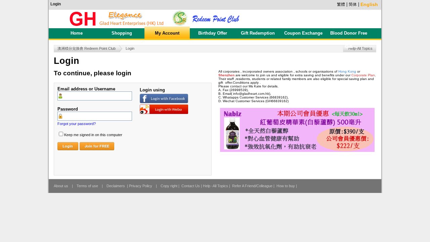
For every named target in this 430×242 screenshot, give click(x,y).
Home (77, 33)
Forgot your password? (76, 124)
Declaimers (115, 186)
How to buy (285, 186)
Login (55, 4)
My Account (167, 33)
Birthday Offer (212, 33)
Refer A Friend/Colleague (252, 186)
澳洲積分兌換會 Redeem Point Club (86, 48)
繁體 (341, 4)
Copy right (169, 186)
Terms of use (87, 186)
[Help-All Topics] (362, 45)
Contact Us (190, 186)
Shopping (122, 33)
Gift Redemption (258, 33)
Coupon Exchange (303, 33)
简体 (353, 4)
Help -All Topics (215, 186)
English (369, 4)
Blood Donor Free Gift (348, 35)
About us (61, 186)
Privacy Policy (140, 186)
